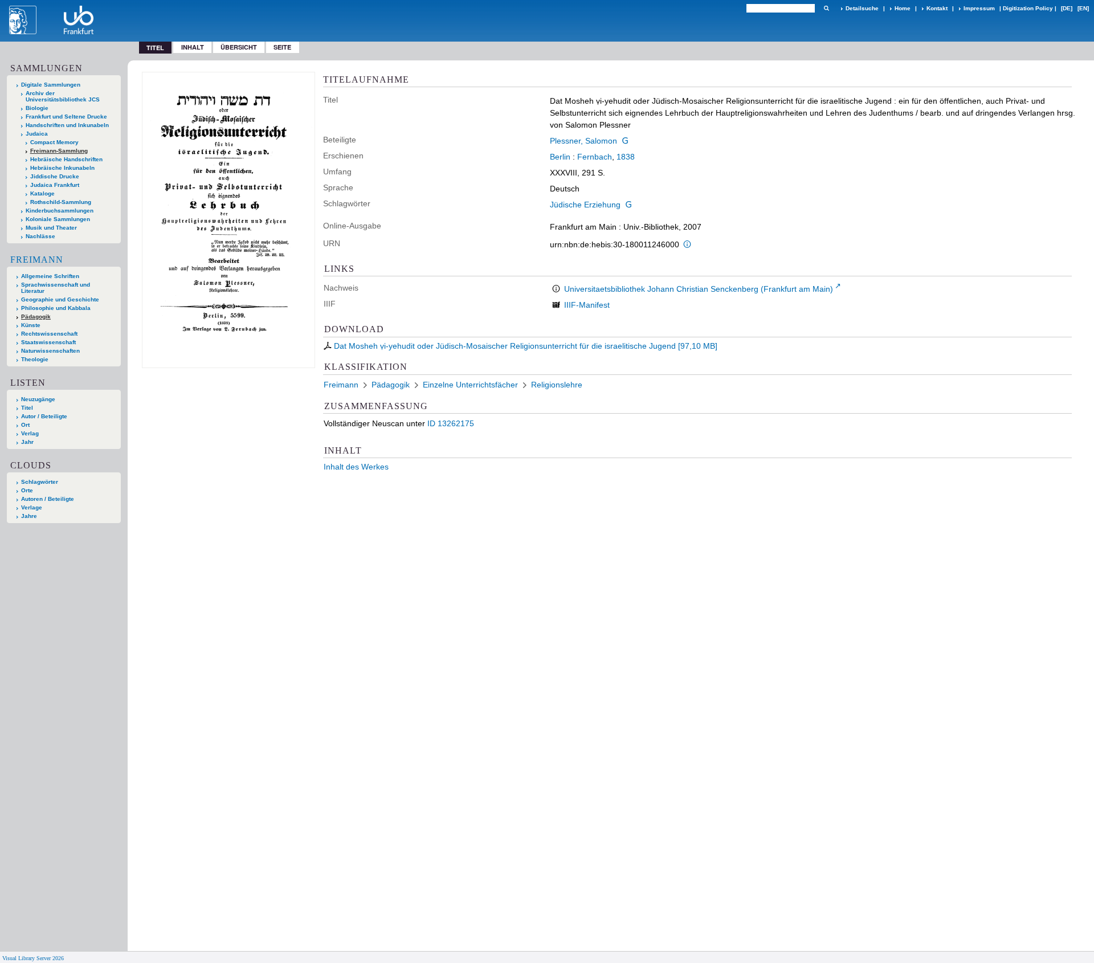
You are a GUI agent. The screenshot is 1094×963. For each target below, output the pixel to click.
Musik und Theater (51, 228)
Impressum (979, 8)
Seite (282, 47)
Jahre (29, 516)
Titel (27, 408)
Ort (25, 425)
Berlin (560, 156)
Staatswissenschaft (48, 342)
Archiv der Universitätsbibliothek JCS (63, 96)
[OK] (826, 8)
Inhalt (192, 47)
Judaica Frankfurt (54, 185)
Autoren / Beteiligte (47, 499)
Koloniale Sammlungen (58, 219)
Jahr (27, 442)
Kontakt (937, 8)
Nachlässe (40, 236)
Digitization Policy (1028, 8)
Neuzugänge (38, 399)
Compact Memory (54, 142)
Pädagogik (36, 316)
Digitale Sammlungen (50, 84)
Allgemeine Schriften (50, 276)
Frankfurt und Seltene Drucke (66, 116)
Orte (27, 490)
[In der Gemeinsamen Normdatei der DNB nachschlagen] (625, 140)
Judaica (37, 133)
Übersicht (239, 47)
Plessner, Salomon (583, 140)
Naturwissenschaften (50, 351)
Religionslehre (556, 384)
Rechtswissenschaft (49, 333)
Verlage (31, 507)
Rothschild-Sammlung (60, 202)
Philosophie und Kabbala (56, 308)
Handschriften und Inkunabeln (67, 125)
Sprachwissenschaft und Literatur (55, 287)
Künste (30, 325)
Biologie (37, 108)
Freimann (36, 259)
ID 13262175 (450, 423)
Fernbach (594, 156)
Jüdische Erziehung (585, 204)
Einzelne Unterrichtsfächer (470, 384)
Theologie (34, 359)
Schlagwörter (39, 482)
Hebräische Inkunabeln (62, 168)
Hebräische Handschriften (66, 159)
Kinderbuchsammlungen (59, 210)
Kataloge (42, 193)
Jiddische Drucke (54, 176)
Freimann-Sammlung (59, 151)
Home (903, 8)
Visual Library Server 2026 (33, 958)
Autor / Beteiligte (44, 416)
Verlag (30, 433)
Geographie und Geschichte (60, 299)
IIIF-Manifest (587, 304)
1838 (626, 156)
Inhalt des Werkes (356, 466)
